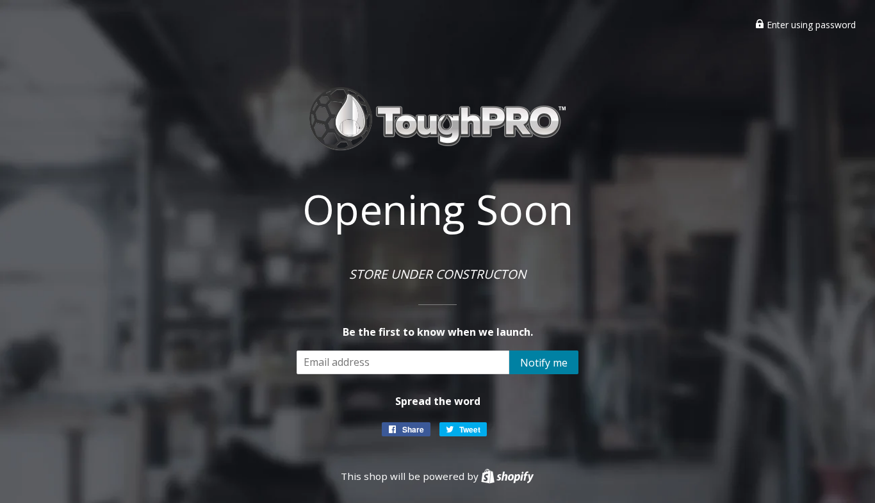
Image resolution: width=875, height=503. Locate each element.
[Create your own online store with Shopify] (507, 476)
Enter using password (810, 25)
